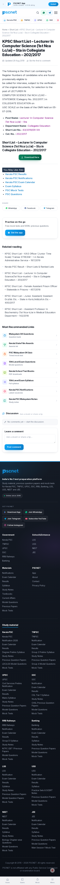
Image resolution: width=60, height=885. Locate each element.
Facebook (31, 208)
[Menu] (56, 12)
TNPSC (27, 20)
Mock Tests (7, 610)
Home (4, 30)
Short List (14, 30)
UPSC (39, 20)
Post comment (14, 447)
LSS (34, 540)
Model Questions (10, 602)
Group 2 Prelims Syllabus (43, 652)
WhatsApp (12, 208)
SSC (51, 20)
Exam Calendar (9, 577)
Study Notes (8, 589)
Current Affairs (8, 598)
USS (34, 544)
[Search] (37, 12)
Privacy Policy (38, 585)
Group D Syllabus (10, 741)
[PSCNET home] (9, 12)
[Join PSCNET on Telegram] (49, 12)
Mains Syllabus (9, 698)
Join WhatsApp (35, 512)
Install (53, 4)
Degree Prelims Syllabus (13, 652)
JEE (34, 552)
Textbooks (7, 594)
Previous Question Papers (14, 660)
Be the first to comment (40, 61)
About (35, 577)
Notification (37, 640)
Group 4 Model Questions (43, 664)
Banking (6, 561)
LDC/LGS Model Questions (14, 664)
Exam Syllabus (13, 186)
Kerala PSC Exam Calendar (20, 182)
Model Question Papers (13, 798)
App (34, 573)
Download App (13, 512)
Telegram (50, 208)
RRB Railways (8, 556)
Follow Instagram (15, 525)
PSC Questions (13, 194)
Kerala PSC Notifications (19, 178)
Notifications (8, 573)
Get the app (17, 232)
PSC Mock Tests (14, 190)
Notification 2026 (10, 640)
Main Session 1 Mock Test (43, 847)
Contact (35, 581)
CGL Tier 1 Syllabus (40, 695)
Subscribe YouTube (37, 518)
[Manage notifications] (52, 870)
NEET (34, 548)
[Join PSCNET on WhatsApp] (43, 12)
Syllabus (6, 585)
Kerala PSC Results (16, 174)
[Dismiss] (3, 4)
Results (5, 581)
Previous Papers (9, 606)
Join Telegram (14, 518)
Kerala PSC (12, 20)
